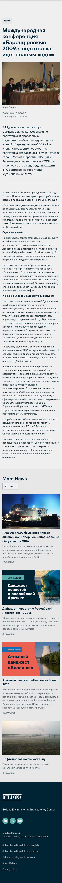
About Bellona (9, 863)
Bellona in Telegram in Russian (18, 857)
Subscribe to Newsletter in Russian (20, 851)
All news (8, 486)
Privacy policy (9, 869)
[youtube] (20, 821)
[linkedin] (5, 821)
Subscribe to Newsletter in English (20, 845)
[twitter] (13, 821)
